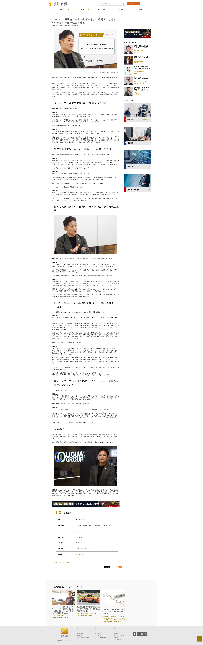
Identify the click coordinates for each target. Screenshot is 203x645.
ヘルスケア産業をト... (68, 13)
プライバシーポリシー (119, 635)
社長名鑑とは (80, 633)
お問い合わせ (117, 639)
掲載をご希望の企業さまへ (83, 637)
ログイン (148, 3)
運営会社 (116, 633)
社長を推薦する (81, 635)
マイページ (98, 635)
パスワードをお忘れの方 (101, 637)
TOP (50, 13)
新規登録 (134, 3)
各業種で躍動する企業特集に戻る (63, 562)
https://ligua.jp (81, 554)
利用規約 (116, 637)
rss (120, 567)
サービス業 (57, 13)
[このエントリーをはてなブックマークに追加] (142, 634)
